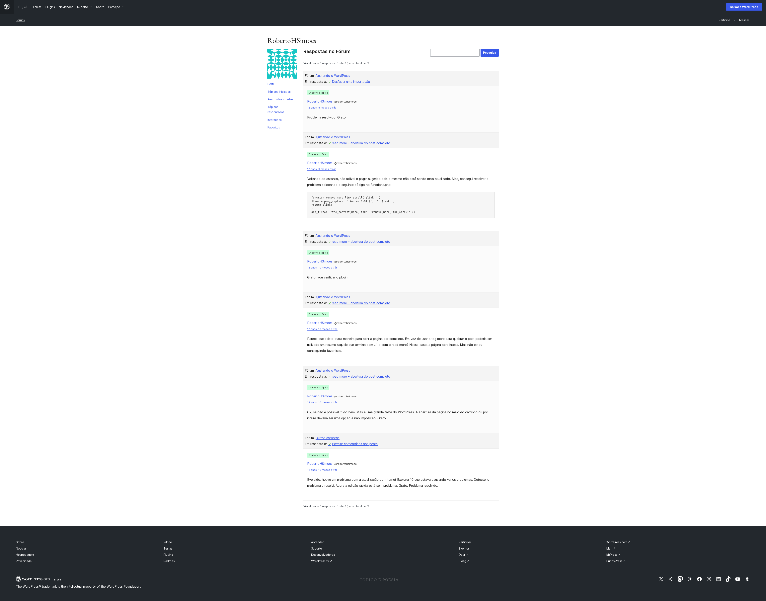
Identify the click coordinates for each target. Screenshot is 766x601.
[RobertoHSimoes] (282, 64)
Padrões (169, 561)
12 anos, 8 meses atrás (321, 107)
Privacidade (24, 561)
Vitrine (168, 542)
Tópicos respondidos (276, 109)
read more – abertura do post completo (361, 143)
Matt (611, 548)
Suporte (316, 548)
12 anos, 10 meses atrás (322, 267)
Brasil (57, 579)
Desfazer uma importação (351, 82)
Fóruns (20, 20)
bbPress (613, 554)
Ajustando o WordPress (333, 76)
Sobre (20, 542)
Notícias (21, 548)
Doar (464, 554)
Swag (464, 561)
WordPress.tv (321, 561)
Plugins (168, 554)
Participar (465, 542)
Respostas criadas (280, 99)
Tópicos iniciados (279, 91)
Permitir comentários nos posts (355, 444)
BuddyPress (616, 561)
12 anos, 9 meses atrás (321, 169)
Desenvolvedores (323, 554)
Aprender (317, 542)
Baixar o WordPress (744, 7)
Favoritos (274, 127)
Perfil (271, 84)
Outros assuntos (328, 438)
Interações (275, 119)
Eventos (464, 548)
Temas (168, 548)
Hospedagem (25, 554)
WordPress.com (618, 542)
